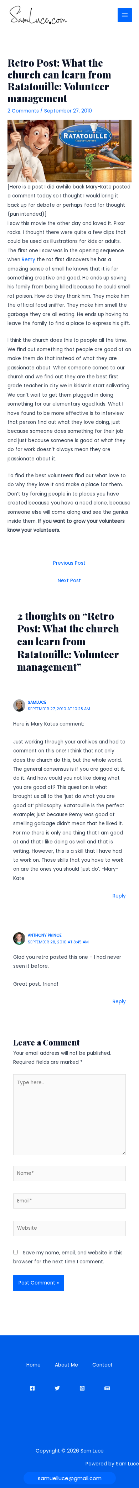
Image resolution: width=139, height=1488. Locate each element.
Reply (119, 896)
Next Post (69, 580)
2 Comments (23, 110)
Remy (29, 259)
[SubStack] (107, 1388)
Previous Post (69, 563)
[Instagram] (82, 1388)
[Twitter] (57, 1388)
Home (33, 1365)
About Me (66, 1365)
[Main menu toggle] (125, 15)
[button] (70, 1478)
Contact (102, 1365)
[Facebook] (32, 1388)
